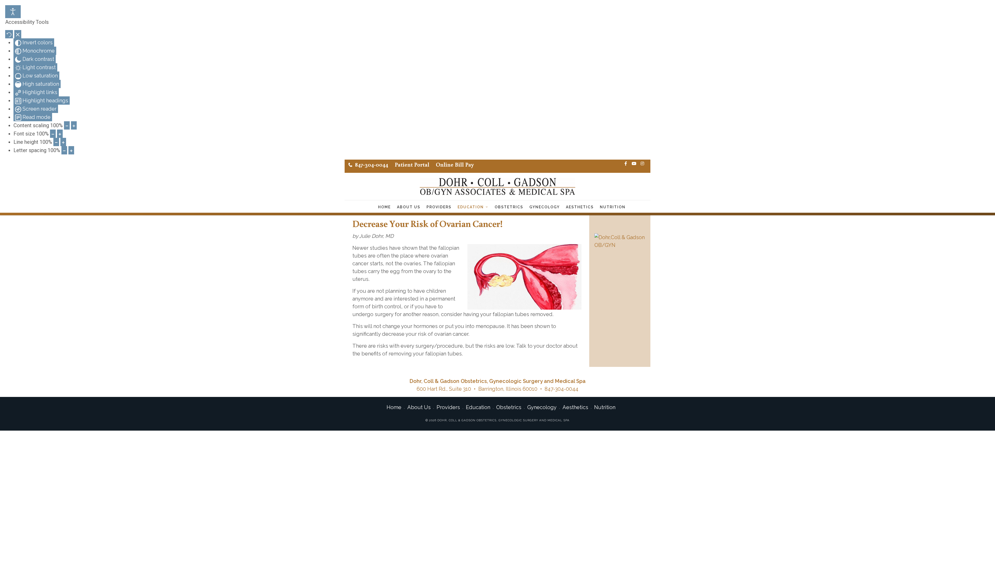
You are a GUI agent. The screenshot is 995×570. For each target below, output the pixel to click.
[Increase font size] (60, 134)
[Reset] (9, 34)
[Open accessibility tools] (13, 11)
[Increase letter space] (71, 150)
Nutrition (613, 207)
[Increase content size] (74, 125)
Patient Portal (412, 164)
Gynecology (544, 207)
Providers (439, 207)
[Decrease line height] (56, 142)
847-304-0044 (371, 164)
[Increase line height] (63, 142)
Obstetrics (509, 207)
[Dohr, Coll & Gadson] (497, 186)
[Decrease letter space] (64, 150)
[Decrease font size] (53, 134)
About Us (408, 207)
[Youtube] (634, 164)
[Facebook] (626, 164)
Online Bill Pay (455, 164)
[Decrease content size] (67, 125)
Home (384, 207)
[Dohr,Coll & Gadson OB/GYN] (619, 241)
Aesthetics (580, 207)
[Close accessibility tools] (17, 34)
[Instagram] (642, 164)
